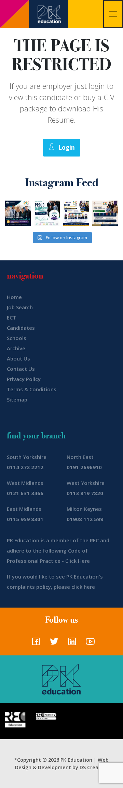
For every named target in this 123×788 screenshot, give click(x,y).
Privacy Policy (24, 379)
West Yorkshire (86, 482)
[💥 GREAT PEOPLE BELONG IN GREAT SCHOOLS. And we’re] (105, 213)
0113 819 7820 (85, 493)
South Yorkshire (26, 456)
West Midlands (25, 482)
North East (80, 456)
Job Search (20, 307)
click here (83, 586)
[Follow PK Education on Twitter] (52, 643)
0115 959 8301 (25, 519)
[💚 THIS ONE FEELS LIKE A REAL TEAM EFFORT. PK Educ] (47, 213)
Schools (16, 338)
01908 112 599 (85, 519)
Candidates (21, 327)
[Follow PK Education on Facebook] (34, 643)
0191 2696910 (84, 467)
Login (66, 147)
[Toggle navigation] (113, 14)
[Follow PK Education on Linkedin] (71, 643)
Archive (16, 348)
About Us (18, 358)
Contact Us (21, 368)
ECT (11, 317)
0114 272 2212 (25, 467)
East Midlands (24, 508)
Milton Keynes (84, 508)
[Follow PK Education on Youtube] (89, 643)
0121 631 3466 (25, 493)
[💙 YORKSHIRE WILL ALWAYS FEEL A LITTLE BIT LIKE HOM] (18, 213)
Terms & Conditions (31, 389)
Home (14, 297)
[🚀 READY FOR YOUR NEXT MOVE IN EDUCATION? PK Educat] (76, 213)
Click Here (77, 560)
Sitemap (17, 399)
